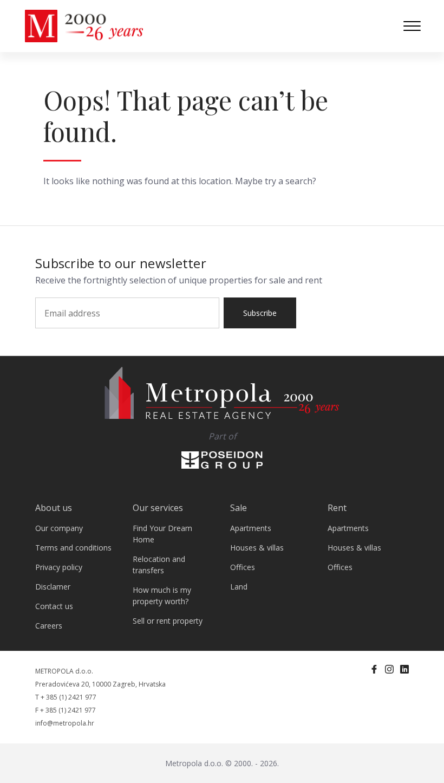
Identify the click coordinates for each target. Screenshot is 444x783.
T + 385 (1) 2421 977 (65, 697)
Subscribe (260, 313)
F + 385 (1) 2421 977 (65, 710)
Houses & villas (257, 547)
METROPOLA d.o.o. (64, 671)
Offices (242, 567)
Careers (48, 625)
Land (238, 586)
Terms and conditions (73, 547)
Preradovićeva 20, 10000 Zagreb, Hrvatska (100, 684)
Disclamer (52, 586)
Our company (59, 528)
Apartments (250, 528)
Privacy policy (58, 567)
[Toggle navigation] (412, 26)
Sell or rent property (168, 621)
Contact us (54, 606)
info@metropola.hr (64, 723)
